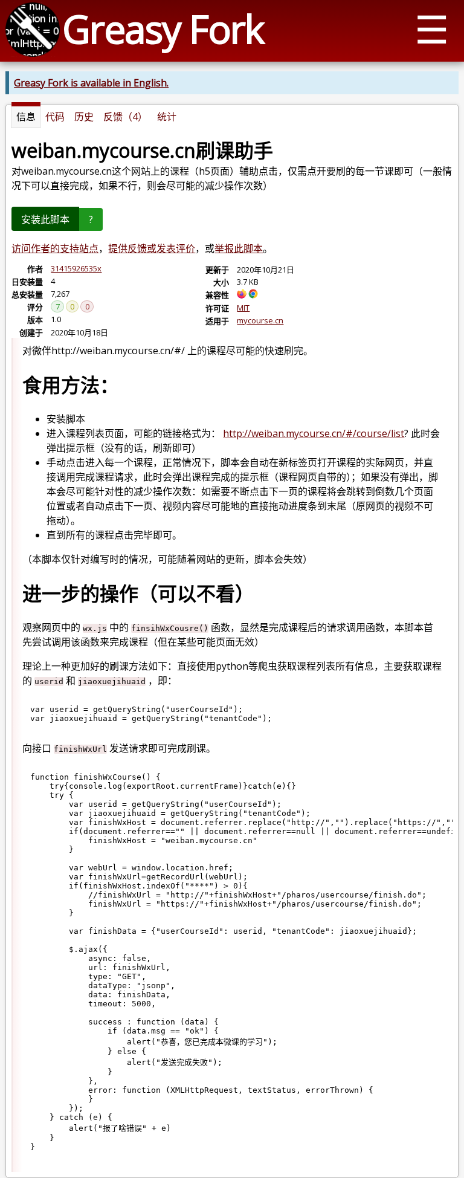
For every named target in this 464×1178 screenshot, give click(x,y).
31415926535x (76, 268)
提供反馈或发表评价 (151, 248)
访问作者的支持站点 (54, 248)
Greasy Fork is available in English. (91, 82)
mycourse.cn (260, 320)
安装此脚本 (45, 219)
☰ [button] (431, 28)
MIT (243, 307)
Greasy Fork (162, 28)
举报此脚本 (238, 248)
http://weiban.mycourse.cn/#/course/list (313, 433)
